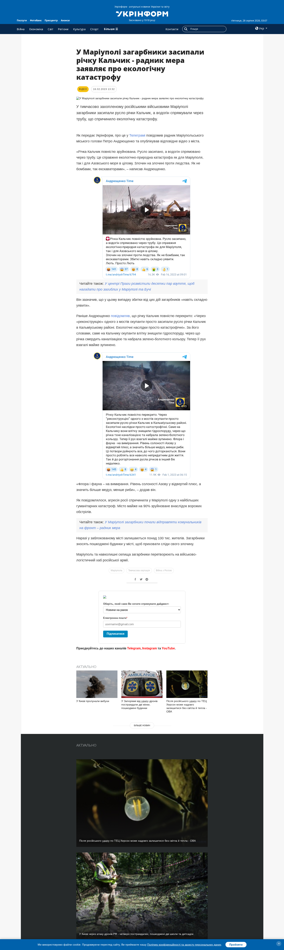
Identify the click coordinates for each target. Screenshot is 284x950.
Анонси (65, 20)
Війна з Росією (164, 570)
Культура (79, 29)
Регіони (63, 29)
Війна (21, 29)
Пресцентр (51, 20)
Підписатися (115, 633)
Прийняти (236, 944)
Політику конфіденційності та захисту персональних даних (184, 944)
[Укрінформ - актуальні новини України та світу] (142, 13)
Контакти (172, 29)
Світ (50, 29)
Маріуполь (116, 570)
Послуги (22, 20)
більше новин (142, 725)
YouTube (168, 648)
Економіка (36, 29)
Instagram (149, 648)
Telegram (134, 648)
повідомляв (120, 316)
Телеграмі (137, 135)
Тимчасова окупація (139, 570)
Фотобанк (36, 20)
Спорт (94, 29)
